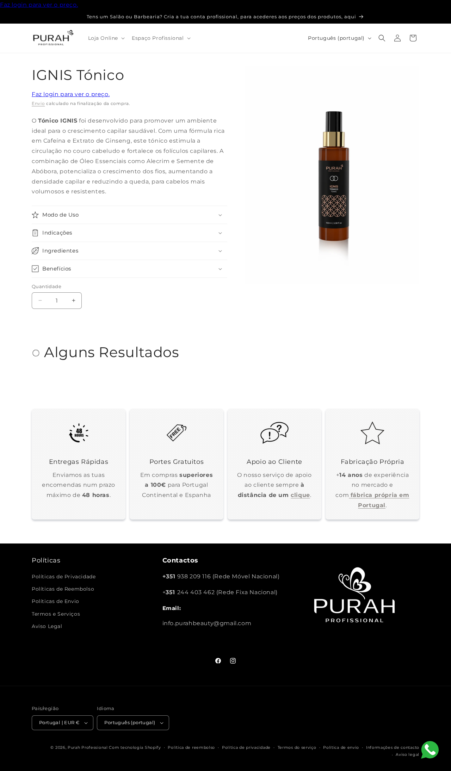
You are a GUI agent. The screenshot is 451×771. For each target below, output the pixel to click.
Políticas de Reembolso (63, 589)
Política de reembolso (191, 747)
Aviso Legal (47, 626)
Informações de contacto (392, 747)
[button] (106, 38)
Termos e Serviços (56, 614)
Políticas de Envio (55, 601)
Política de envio (341, 747)
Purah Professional (88, 747)
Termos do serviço (297, 747)
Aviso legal (407, 754)
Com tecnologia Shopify (135, 747)
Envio (38, 103)
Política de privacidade (246, 747)
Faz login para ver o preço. (39, 4)
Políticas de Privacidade (63, 576)
